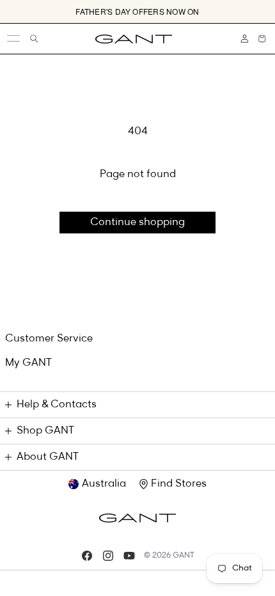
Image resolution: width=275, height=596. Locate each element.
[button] (262, 39)
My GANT (28, 363)
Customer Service (49, 339)
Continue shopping (137, 222)
